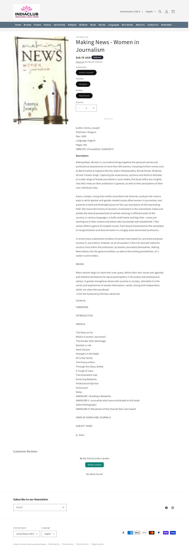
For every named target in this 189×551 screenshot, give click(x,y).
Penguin (84, 85)
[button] (27, 25)
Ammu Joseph (88, 73)
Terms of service (82, 544)
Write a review (94, 464)
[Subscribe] (63, 507)
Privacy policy (67, 544)
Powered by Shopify (38, 544)
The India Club (25, 544)
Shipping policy (98, 544)
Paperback (86, 96)
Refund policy (54, 544)
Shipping (79, 62)
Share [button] (81, 435)
